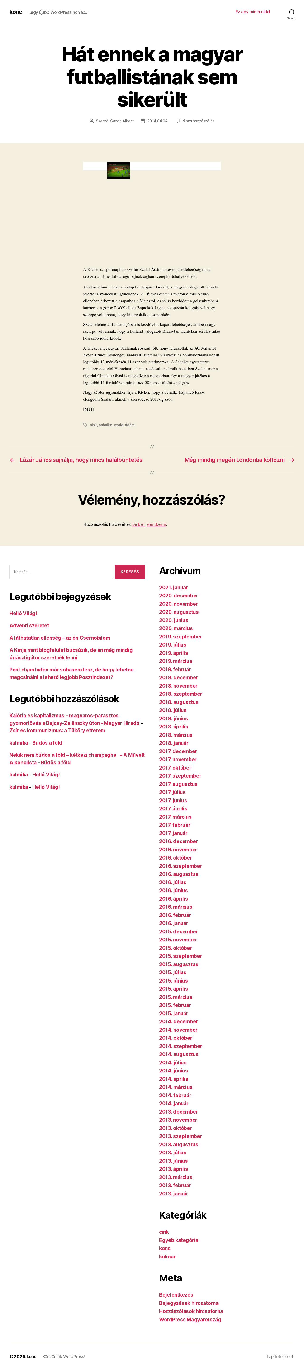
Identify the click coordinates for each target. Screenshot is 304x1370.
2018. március (176, 735)
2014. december (178, 1022)
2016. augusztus (178, 874)
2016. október (175, 858)
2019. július (172, 645)
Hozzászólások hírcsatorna (191, 1311)
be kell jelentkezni (149, 524)
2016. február (175, 915)
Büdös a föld (47, 743)
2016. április (173, 899)
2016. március (175, 907)
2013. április (173, 1169)
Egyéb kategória (178, 1240)
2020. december (178, 596)
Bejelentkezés (176, 1295)
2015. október (175, 948)
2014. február (175, 1095)
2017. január (173, 833)
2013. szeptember (180, 1136)
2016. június (173, 890)
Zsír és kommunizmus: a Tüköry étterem (57, 730)
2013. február (175, 1185)
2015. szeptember (180, 956)
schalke (105, 424)
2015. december (178, 932)
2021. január (173, 588)
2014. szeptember (180, 1046)
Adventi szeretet (29, 625)
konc (16, 12)
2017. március (175, 817)
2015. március (175, 997)
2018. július (173, 710)
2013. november (178, 1120)
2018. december (178, 677)
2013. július (172, 1153)
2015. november (178, 940)
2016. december (178, 841)
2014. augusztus (179, 1054)
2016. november (178, 850)
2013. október (175, 1128)
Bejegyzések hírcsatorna (188, 1303)
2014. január (174, 1103)
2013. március (175, 1177)
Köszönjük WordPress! (63, 1356)
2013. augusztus (178, 1145)
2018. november (178, 686)
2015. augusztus (178, 964)
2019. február (175, 669)
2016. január (173, 923)
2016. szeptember (180, 866)
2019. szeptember (180, 637)
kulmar (167, 1257)
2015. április (173, 989)
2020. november (178, 604)
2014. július (173, 1063)
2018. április (173, 727)
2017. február (174, 825)
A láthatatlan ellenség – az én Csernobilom (60, 638)
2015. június (173, 981)
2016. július (172, 882)
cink (93, 424)
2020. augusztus (179, 612)
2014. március (176, 1087)
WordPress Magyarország (190, 1320)
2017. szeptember (180, 776)
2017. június (173, 800)
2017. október (175, 768)
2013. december (178, 1112)
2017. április (173, 809)
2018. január (174, 743)
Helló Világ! (23, 613)
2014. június (173, 1071)
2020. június (173, 620)
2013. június (173, 1161)
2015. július (172, 972)
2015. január (173, 1013)
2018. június (173, 719)
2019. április (173, 653)
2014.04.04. (158, 120)
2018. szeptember (180, 694)
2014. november (178, 1030)
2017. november (178, 759)
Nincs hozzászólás (198, 120)
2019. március (175, 661)
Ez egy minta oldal (253, 11)
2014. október (175, 1038)
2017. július (172, 792)
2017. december (178, 751)
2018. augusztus (179, 702)
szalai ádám (124, 424)
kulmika (19, 743)
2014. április (173, 1079)
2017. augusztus (178, 784)
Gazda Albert (122, 120)
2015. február (175, 1005)
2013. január (173, 1194)
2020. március (176, 628)
